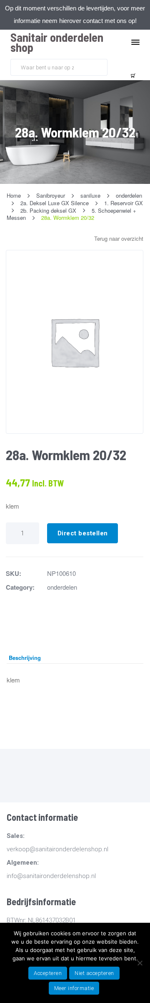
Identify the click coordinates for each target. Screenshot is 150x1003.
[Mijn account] (115, 66)
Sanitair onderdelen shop (56, 42)
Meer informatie (74, 988)
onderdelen (62, 587)
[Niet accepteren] (139, 963)
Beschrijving (25, 658)
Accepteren (48, 973)
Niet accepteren (94, 973)
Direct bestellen (83, 533)
